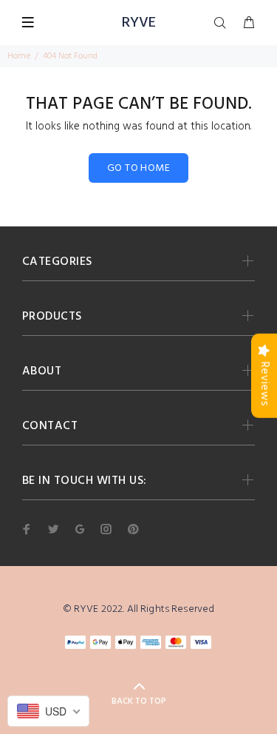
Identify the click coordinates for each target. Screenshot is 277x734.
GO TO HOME (138, 168)
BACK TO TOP (139, 701)
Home (18, 56)
